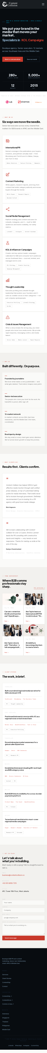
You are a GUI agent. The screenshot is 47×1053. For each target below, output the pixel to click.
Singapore (5, 1018)
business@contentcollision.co (13, 875)
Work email (6, 914)
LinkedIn (11, 1045)
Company (5, 906)
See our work (32, 59)
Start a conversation (12, 59)
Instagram (26, 1045)
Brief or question (9, 921)
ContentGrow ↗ (7, 1000)
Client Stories (6, 978)
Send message (11, 938)
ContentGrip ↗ (7, 996)
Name (3, 899)
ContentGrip (6, 982)
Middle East (6, 1029)
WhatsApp (18, 1045)
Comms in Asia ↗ (8, 1004)
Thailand (5, 1022)
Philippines (6, 1025)
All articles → (39, 588)
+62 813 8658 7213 (9, 883)
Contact (5, 986)
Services (5, 974)
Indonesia (5, 1014)
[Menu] (43, 4)
